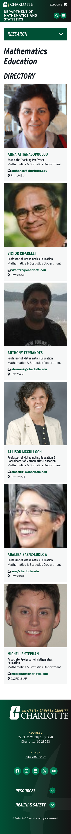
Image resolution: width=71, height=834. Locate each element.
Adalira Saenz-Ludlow (27, 554)
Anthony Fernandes (25, 352)
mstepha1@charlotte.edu (29, 674)
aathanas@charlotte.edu (29, 171)
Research (17, 34)
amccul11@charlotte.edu (29, 472)
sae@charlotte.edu (25, 571)
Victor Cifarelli (22, 253)
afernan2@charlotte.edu (29, 369)
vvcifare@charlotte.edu (28, 270)
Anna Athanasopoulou (28, 154)
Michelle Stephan (23, 653)
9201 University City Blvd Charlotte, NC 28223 (35, 739)
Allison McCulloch (25, 451)
